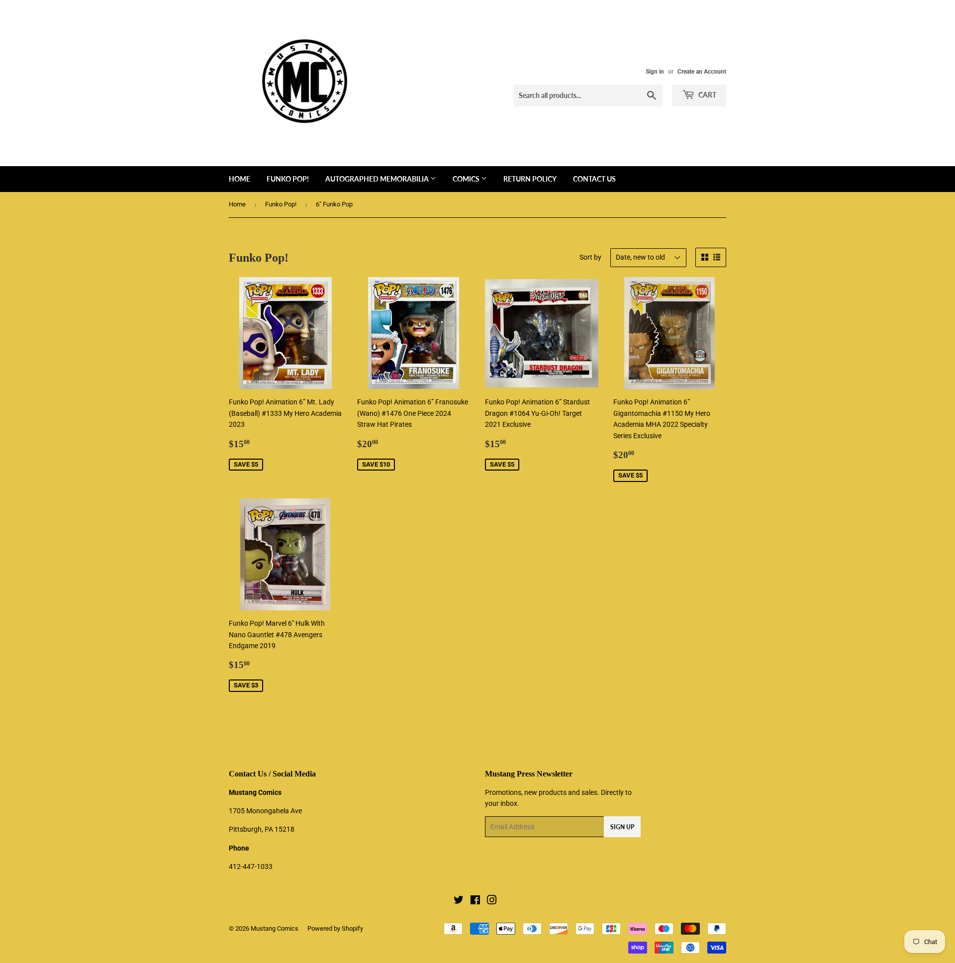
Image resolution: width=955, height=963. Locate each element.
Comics (467, 179)
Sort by (590, 257)
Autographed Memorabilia (377, 179)
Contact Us (594, 179)
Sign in (655, 71)
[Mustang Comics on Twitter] (459, 901)
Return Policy (530, 179)
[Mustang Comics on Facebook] (475, 901)
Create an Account (701, 71)
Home (239, 179)
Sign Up (622, 827)
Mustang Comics (274, 928)
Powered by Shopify (335, 928)
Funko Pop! (288, 179)
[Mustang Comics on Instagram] (492, 901)
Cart (706, 95)
